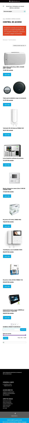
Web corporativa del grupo (7, 373)
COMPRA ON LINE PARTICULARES (8, 392)
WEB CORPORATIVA (6, 394)
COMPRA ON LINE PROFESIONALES (9, 393)
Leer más (7, 74)
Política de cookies (6, 406)
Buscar (23, 329)
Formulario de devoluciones (8, 403)
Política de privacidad (6, 405)
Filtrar (5, 338)
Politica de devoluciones (7, 402)
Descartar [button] (24, 422)
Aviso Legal (5, 408)
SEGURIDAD (8, 19)
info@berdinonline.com (8, 385)
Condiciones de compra (7, 400)
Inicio (4, 19)
